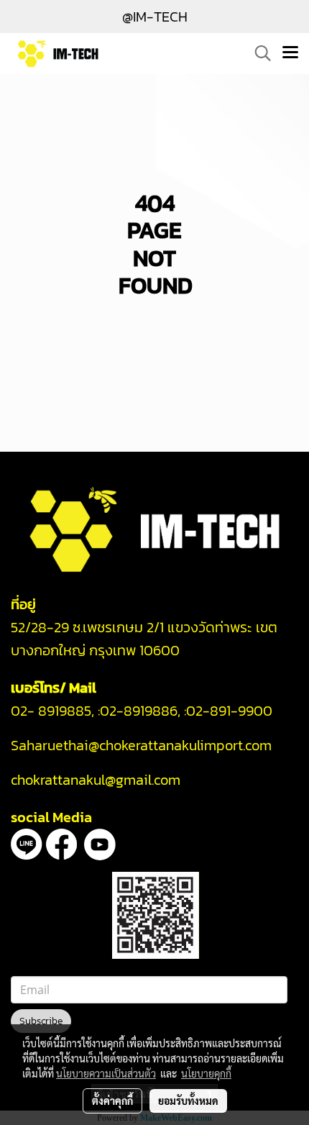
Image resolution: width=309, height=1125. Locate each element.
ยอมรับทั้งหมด (188, 1100)
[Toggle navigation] (290, 53)
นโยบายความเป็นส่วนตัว (106, 1073)
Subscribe (41, 1021)
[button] (258, 53)
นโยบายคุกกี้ (206, 1073)
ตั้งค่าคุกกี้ (112, 1100)
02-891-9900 (231, 710)
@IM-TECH (155, 16)
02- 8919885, (52, 710)
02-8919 (138, 710)
